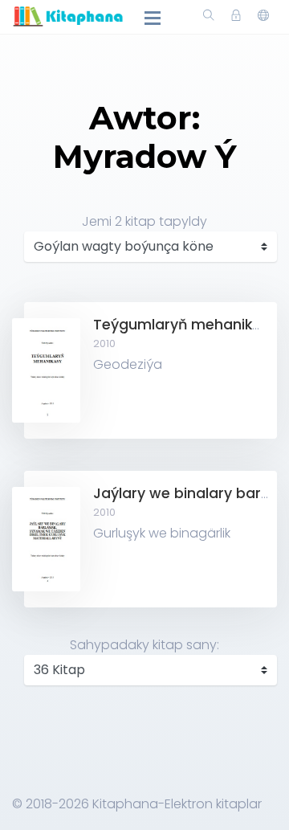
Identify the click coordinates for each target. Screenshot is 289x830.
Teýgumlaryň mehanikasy (185, 324)
